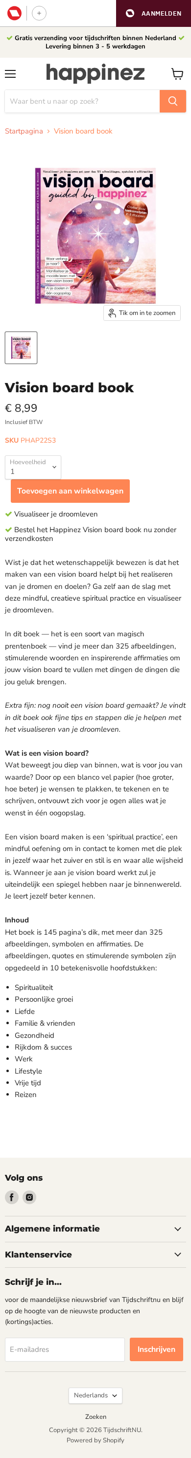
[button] (153, 13)
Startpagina (24, 131)
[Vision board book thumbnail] (21, 347)
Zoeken (95, 1417)
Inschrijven (156, 1349)
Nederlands (91, 1395)
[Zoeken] (173, 101)
